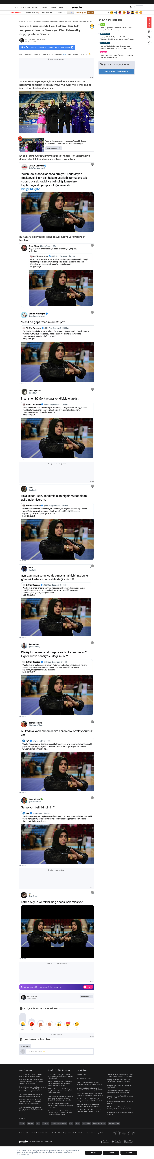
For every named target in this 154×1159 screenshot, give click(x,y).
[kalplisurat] (141, 13)
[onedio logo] (77, 7)
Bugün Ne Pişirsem (99, 1123)
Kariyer (70, 1133)
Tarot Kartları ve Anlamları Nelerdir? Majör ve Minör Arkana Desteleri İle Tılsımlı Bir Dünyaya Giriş (120, 1076)
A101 (70, 1123)
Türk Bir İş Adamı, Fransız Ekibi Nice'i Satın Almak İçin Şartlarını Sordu (116, 29)
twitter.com (22, 307)
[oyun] (132, 13)
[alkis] (137, 13)
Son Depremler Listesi (84, 1078)
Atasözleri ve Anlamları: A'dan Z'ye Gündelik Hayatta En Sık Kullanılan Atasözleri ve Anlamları (88, 1106)
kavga (65, 54)
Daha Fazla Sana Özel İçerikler (115, 71)
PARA (61, 7)
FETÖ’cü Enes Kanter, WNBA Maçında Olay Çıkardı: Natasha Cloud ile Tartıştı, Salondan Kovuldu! (60, 1090)
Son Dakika (86, 1123)
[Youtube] (128, 1133)
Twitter (22, 1123)
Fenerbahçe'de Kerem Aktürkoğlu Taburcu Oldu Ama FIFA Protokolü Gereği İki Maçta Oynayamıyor (30, 1101)
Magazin (104, 52)
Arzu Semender (36, 39)
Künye (98, 1133)
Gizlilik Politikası (41, 1133)
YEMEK (53, 7)
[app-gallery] (129, 1141)
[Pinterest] (133, 1133)
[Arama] (130, 7)
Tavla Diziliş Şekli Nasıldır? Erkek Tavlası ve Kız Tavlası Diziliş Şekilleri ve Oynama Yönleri (90, 1111)
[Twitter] (124, 1133)
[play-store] (117, 1141)
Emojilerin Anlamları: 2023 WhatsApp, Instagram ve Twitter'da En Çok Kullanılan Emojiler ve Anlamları (90, 1101)
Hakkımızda (23, 1133)
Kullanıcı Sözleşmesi (79, 1133)
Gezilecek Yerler (114, 1123)
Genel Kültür (105, 33)
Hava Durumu (81, 1074)
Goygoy (29, 21)
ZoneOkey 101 (81, 12)
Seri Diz (90, 12)
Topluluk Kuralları (51, 1133)
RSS (101, 1133)
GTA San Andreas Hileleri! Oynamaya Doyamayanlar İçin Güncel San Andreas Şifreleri (119, 1108)
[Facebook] (119, 1133)
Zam (38, 1123)
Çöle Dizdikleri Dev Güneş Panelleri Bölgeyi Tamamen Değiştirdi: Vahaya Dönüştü (31, 1109)
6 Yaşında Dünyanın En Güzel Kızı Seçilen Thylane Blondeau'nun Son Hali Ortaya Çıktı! (60, 1105)
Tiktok (77, 1123)
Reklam (60, 1133)
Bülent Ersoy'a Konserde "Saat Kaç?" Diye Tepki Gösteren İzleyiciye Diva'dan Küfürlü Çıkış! (60, 1076)
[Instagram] (115, 1133)
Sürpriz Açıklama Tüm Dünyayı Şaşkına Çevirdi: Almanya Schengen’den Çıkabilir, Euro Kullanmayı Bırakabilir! (60, 1098)
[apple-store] (105, 1141)
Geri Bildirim (31, 1133)
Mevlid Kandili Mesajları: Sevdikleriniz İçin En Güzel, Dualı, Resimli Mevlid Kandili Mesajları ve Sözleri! (60, 1083)
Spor (102, 24)
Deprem (30, 1123)
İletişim (65, 1133)
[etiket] (92, 26)
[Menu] (11, 7)
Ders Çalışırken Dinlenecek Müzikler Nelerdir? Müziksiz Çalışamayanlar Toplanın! (118, 1092)
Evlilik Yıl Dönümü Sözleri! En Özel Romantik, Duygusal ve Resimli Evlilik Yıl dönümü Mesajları (89, 1084)
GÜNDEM (35, 7)
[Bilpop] (124, 13)
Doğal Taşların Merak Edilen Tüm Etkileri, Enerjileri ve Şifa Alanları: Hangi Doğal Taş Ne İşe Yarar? (90, 1095)
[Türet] (116, 13)
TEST (16, 7)
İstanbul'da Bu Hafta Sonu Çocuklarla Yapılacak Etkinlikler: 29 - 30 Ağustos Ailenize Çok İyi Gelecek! (117, 38)
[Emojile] (128, 13)
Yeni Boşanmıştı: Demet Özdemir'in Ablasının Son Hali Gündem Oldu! (116, 56)
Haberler (22, 21)
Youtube (45, 1123)
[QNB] (111, 13)
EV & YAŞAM (25, 7)
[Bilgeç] (120, 13)
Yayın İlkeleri (91, 1133)
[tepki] (22, 1024)
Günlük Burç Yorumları (59, 1123)
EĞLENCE (45, 7)
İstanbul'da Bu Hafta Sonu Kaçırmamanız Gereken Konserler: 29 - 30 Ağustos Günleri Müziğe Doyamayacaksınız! (116, 47)
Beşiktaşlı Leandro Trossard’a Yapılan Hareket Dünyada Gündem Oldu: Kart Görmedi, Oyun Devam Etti (60, 1112)
